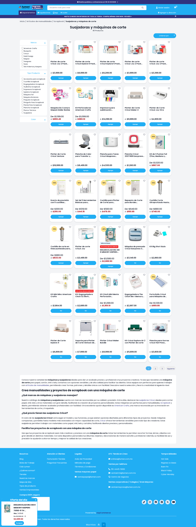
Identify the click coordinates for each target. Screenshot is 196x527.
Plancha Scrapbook (31, 108)
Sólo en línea (105, 243)
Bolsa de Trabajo (27, 463)
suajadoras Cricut (147, 400)
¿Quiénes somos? (27, 470)
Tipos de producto (28, 486)
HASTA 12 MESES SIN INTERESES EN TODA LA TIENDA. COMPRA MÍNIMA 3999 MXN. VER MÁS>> (98, 16)
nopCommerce (104, 512)
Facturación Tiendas (56, 459)
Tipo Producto (33, 73)
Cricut (26, 53)
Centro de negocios (120, 477)
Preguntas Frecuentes (57, 463)
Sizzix (26, 64)
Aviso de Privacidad (83, 459)
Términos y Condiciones (85, 466)
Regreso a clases (168, 463)
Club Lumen (25, 466)
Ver (135, 263)
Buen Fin (164, 466)
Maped (26, 59)
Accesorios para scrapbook (34, 79)
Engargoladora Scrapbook (34, 84)
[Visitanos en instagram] (150, 502)
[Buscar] (142, 8)
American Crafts (30, 48)
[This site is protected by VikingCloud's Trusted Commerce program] (41, 504)
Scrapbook (165, 403)
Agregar (61, 78)
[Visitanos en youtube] (173, 502)
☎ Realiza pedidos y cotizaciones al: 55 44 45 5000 (96, 2)
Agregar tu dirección (167, 13)
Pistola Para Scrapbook (33, 105)
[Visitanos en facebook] (156, 502)
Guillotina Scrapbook (32, 87)
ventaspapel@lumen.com (89, 477)
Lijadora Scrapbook (31, 92)
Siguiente (171, 369)
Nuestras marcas (27, 478)
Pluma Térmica (30, 110)
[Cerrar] (175, 16)
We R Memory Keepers (33, 66)
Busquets (27, 51)
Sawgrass (27, 61)
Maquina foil (28, 94)
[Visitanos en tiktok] (144, 502)
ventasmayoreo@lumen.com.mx (125, 487)
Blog (21, 459)
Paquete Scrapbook (31, 100)
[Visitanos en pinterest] (161, 502)
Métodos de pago (82, 463)
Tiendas (23, 474)
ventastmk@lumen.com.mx (123, 473)
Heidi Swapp (28, 56)
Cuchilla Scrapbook (31, 81)
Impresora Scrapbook (32, 89)
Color (33, 119)
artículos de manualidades (37, 385)
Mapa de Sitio (25, 482)
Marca (33, 42)
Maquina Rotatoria (31, 97)
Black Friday (166, 470)
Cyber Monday (167, 474)
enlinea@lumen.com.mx (121, 459)
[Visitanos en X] (167, 502)
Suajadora (28, 113)
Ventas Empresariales (29, 489)
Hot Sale (164, 459)
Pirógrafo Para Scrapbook (34, 102)
